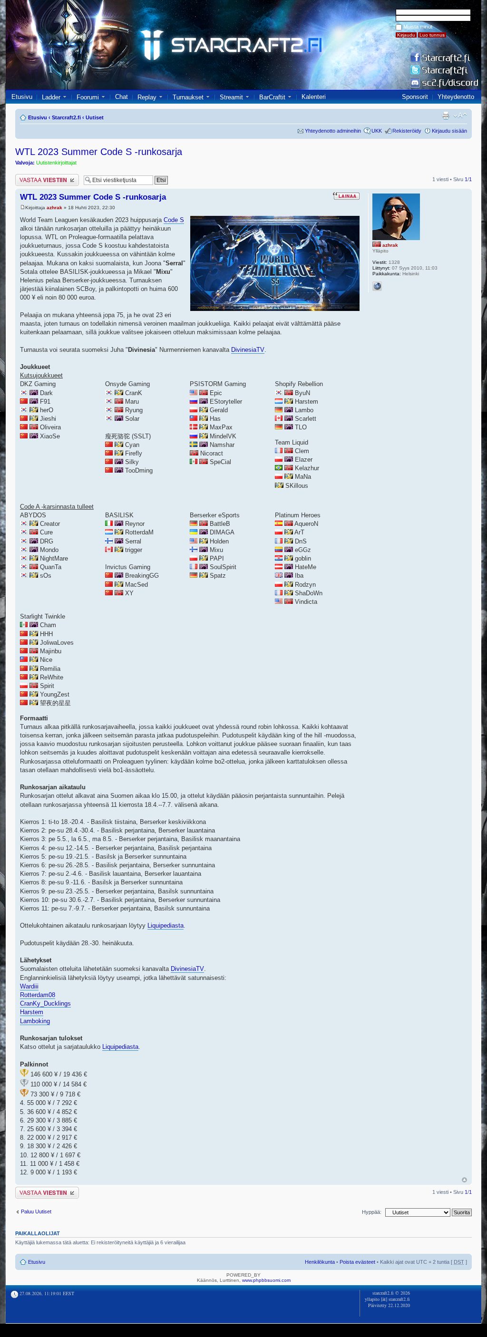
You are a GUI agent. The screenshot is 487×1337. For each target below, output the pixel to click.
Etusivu (21, 96)
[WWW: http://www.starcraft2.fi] (377, 286)
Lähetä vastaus (33, 177)
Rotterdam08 (37, 994)
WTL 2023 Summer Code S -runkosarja (98, 151)
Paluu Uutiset (36, 1211)
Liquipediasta (165, 925)
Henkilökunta (320, 1262)
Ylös (464, 1179)
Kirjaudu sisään (449, 131)
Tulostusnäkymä (445, 115)
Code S (174, 219)
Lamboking (35, 1021)
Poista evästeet (357, 1262)
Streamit (231, 97)
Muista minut (417, 26)
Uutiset (95, 117)
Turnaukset (188, 97)
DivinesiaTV (247, 349)
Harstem (31, 1012)
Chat (121, 96)
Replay (146, 97)
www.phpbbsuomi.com (266, 1280)
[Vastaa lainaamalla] (346, 196)
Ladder (51, 97)
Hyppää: (371, 1212)
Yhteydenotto (456, 96)
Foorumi (88, 97)
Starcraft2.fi (66, 117)
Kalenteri (314, 96)
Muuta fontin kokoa (460, 115)
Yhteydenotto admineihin (333, 131)
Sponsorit (415, 96)
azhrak (54, 207)
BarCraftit (272, 97)
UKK (376, 131)
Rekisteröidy (406, 131)
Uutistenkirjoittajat (56, 162)
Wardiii (29, 986)
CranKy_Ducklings (45, 1003)
